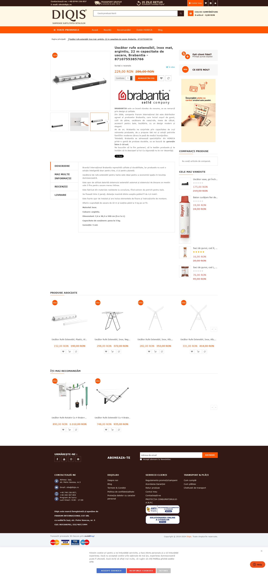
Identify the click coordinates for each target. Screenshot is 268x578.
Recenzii (61, 186)
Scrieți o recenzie (123, 66)
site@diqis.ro (65, 4)
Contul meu (196, 3)
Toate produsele (68, 30)
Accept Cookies (111, 571)
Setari (163, 571)
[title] (57, 459)
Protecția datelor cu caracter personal (121, 497)
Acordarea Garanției (155, 484)
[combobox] (138, 13)
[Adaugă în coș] (69, 351)
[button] (55, 81)
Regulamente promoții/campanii (161, 480)
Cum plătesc (190, 484)
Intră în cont (215, 3)
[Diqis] (69, 8)
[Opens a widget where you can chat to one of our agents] (257, 564)
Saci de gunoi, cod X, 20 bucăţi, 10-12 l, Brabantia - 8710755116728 (205, 248)
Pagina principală (58, 39)
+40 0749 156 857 (77, 1)
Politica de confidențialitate (120, 491)
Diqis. (189, 536)
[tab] (64, 166)
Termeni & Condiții (116, 488)
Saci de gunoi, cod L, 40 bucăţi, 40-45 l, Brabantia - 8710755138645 (205, 267)
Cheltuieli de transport (195, 488)
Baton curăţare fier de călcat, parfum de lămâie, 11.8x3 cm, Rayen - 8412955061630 (205, 197)
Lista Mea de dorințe (206, 3)
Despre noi (112, 480)
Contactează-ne (153, 495)
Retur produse (153, 488)
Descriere (62, 165)
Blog (109, 484)
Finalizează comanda (210, 3)
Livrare (60, 194)
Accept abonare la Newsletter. (157, 459)
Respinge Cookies (141, 571)
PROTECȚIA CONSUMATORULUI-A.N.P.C (162, 501)
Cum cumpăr (190, 480)
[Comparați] (168, 78)
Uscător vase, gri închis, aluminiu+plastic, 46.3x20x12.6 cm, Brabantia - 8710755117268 (205, 179)
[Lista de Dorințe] (161, 78)
